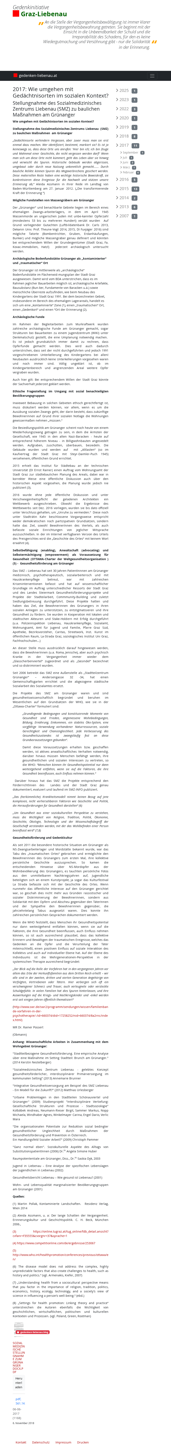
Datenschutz (41, 1442)
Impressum (63, 1442)
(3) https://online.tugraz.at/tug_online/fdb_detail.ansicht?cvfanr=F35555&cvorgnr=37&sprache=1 (60, 1233)
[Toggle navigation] (152, 75)
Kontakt (21, 1442)
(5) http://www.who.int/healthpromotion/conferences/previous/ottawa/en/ (60, 1254)
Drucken (83, 1442)
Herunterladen (20, 1382)
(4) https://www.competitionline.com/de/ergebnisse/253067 (54, 1243)
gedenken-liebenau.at (38, 75)
